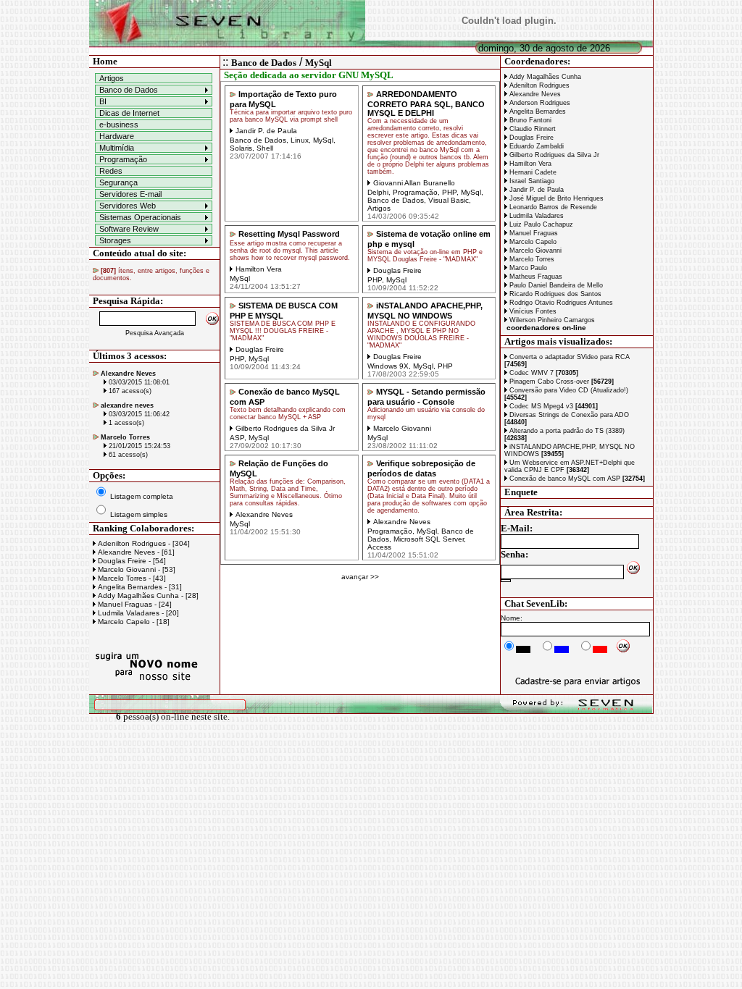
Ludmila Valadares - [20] (137, 613)
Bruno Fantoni (529, 120)
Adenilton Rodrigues (538, 85)
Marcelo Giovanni (534, 250)
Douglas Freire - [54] (131, 561)
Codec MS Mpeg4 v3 (552, 406)
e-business (118, 124)
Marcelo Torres (530, 259)
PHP (449, 192)
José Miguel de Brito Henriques (555, 198)
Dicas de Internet (129, 113)
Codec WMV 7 (542, 372)
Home (105, 61)
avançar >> (360, 577)
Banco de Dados (128, 89)
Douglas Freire (530, 137)
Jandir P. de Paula (535, 189)
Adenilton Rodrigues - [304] (143, 543)
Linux (300, 140)
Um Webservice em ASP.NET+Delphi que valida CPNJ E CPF (569, 466)
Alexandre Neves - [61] (135, 552)
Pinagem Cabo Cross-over (560, 381)
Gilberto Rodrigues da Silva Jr (553, 155)
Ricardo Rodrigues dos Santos (554, 294)
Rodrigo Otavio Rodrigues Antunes (560, 302)
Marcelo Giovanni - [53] (135, 569)
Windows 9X (388, 366)
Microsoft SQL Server (428, 539)
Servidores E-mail (130, 194)
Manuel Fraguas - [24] (134, 604)
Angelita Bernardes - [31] (139, 587)
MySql (318, 62)
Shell (265, 148)
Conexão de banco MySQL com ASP (576, 478)
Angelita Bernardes (536, 111)
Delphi (377, 192)
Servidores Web (127, 205)
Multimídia (116, 147)
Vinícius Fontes (531, 311)
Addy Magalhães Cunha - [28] (147, 595)
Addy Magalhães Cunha (544, 76)
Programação (123, 159)
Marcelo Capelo (531, 241)
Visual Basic (448, 200)
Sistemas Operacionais (140, 217)
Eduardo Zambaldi (535, 146)
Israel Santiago (530, 181)
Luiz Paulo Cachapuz (540, 224)
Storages (115, 240)
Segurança (118, 182)
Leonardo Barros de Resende (552, 207)
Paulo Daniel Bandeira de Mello (555, 285)
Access (379, 547)
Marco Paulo (527, 268)
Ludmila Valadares (535, 215)
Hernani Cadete (531, 172)
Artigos (111, 78)
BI (103, 101)
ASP (237, 438)
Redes (110, 171)
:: (225, 62)
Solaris (241, 148)
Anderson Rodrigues (538, 102)
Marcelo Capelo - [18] (133, 622)
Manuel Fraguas (532, 233)
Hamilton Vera (529, 163)
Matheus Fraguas (534, 276)
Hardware (116, 136)
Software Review (129, 228)
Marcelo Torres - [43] (131, 578)
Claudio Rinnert (531, 128)
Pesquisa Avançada (154, 333)
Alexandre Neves (534, 94)
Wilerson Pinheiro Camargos (551, 320)
